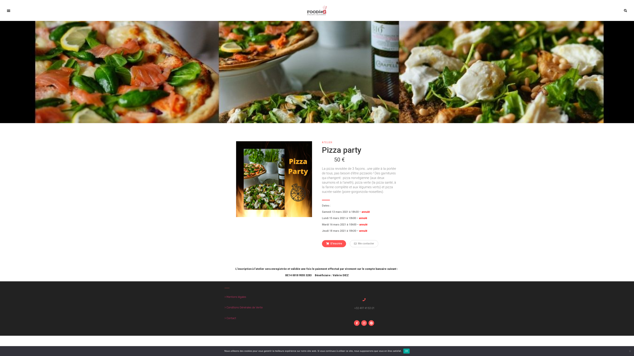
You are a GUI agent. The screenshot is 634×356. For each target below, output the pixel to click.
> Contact (230, 318)
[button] (8, 10)
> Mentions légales (235, 296)
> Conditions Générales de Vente (244, 307)
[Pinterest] (371, 323)
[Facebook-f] (357, 323)
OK (406, 351)
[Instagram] (364, 323)
